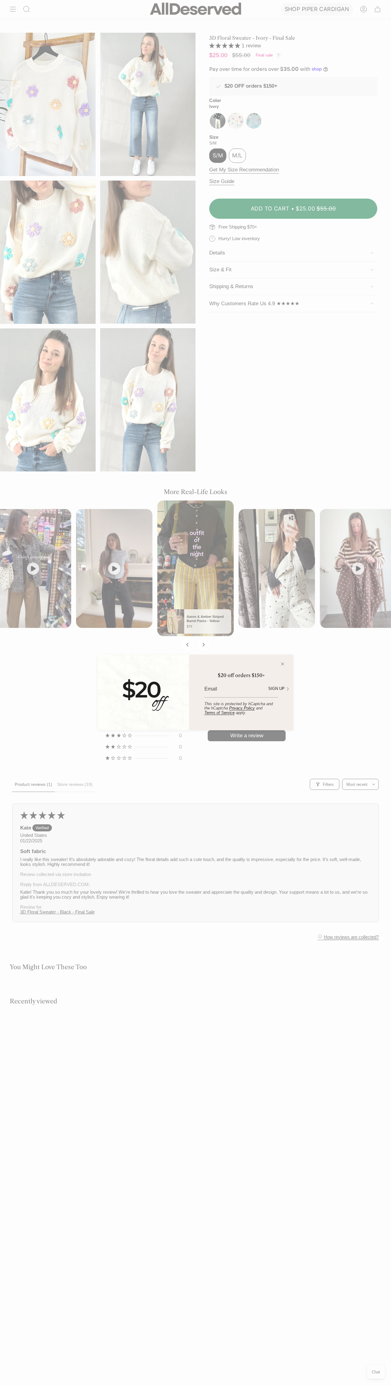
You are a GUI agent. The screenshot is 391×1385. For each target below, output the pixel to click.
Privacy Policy (242, 708)
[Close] (282, 664)
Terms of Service (219, 712)
